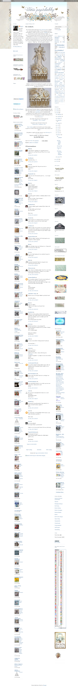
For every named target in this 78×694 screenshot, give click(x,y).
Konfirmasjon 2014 (21, 620)
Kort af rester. (20, 602)
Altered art (31, 142)
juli (58, 125)
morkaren (30, 225)
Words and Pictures (19, 177)
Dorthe (29, 324)
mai (58, 129)
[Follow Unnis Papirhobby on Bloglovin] (18, 99)
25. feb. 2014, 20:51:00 (33, 418)
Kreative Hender (58, 512)
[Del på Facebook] (45, 140)
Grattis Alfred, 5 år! (21, 504)
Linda (29, 164)
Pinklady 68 (30, 204)
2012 (57, 161)
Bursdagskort (59, 50)
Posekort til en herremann (21, 571)
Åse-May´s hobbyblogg (17, 559)
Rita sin (40, 116)
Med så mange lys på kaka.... (59, 142)
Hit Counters (57, 542)
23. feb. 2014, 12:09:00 (33, 378)
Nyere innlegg (29, 449)
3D (55, 36)
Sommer (21, 672)
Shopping (60, 94)
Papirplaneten (59, 405)
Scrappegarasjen (59, 348)
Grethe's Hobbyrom (19, 608)
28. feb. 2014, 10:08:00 (33, 441)
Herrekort (21, 592)
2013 (57, 159)
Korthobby (57, 506)
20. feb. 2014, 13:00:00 (33, 290)
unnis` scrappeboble (17, 436)
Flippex (56, 60)
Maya (29, 260)
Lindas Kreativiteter (19, 417)
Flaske (62, 59)
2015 (57, 110)
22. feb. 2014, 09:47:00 (33, 345)
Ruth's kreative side (19, 381)
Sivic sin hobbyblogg (17, 255)
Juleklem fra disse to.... (21, 277)
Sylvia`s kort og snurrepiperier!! (18, 473)
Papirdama (17, 483)
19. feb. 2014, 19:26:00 (32, 223)
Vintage (56, 103)
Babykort (57, 37)
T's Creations (17, 627)
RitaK (46, 32)
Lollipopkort (57, 78)
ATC (20, 578)
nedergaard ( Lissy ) (32, 293)
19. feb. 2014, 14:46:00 (32, 171)
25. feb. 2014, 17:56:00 (33, 398)
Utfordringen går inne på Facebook (62, 367)
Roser (20, 320)
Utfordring (57, 101)
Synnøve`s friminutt (17, 209)
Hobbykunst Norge (58, 503)
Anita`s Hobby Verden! (18, 586)
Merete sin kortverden (17, 353)
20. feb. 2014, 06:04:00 (33, 274)
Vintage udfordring (60, 472)
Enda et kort (20, 466)
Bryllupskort (62, 47)
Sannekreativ (31, 174)
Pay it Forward (43, 29)
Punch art (63, 92)
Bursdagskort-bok (21, 439)
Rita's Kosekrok (18, 245)
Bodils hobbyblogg (18, 150)
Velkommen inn (18, 310)
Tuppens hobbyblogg (17, 591)
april (58, 130)
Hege (29, 302)
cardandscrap (59, 460)
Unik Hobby (57, 529)
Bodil (29, 193)
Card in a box (59, 53)
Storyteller (30, 354)
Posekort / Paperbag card (21, 486)
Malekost (36, 142)
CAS (64, 53)
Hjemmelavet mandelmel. (21, 230)
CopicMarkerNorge (60, 482)
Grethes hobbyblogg (19, 550)
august (59, 123)
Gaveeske (62, 60)
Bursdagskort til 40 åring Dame (21, 171)
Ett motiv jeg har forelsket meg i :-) (21, 611)
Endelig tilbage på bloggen (21, 295)
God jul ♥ (21, 363)
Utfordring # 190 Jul (62, 428)
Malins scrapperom (19, 664)
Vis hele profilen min (17, 46)
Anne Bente (17, 492)
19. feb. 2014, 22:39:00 (33, 265)
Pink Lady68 (17, 426)
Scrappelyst (58, 330)
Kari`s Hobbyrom (18, 343)
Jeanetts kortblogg (18, 218)
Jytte (29, 339)
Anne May (37, 112)
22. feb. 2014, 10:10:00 (33, 360)
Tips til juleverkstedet (21, 384)
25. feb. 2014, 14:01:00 (33, 388)
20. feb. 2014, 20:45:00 (33, 300)
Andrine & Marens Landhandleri (58, 499)
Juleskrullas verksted (17, 659)
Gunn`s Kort (17, 532)
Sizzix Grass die (62, 465)
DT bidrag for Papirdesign (21, 286)
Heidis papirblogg (18, 523)
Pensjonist (57, 89)
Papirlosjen (58, 396)
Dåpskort (21, 336)
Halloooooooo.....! (18, 660)
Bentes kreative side (19, 198)
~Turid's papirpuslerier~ (18, 618)
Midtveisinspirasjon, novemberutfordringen (60, 437)
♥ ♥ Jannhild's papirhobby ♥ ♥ (18, 637)
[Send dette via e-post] (42, 140)
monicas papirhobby (32, 363)
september (59, 120)
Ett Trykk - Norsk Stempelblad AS (59, 374)
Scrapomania (58, 442)
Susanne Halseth (31, 277)
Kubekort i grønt (21, 134)
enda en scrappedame (17, 670)
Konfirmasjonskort (21, 355)
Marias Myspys (18, 464)
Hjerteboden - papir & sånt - (60, 435)
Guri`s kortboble (18, 141)
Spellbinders (62, 96)
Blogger (44, 685)
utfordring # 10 (48, 132)
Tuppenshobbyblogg (32, 432)
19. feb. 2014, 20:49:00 (33, 241)
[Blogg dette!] (43, 140)
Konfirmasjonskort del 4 (21, 221)
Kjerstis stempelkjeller (17, 329)
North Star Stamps (59, 88)
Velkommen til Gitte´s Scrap (19, 237)
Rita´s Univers (18, 371)
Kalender (56, 71)
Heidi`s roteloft (18, 409)
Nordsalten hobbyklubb (58, 357)
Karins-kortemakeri (19, 133)
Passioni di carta (18, 647)
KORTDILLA (17, 568)
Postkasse (57, 92)
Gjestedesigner (58, 63)
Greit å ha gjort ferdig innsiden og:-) (21, 430)
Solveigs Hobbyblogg (17, 265)
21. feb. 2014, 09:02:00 (33, 321)
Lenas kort (17, 189)
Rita (29, 244)
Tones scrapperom (18, 159)
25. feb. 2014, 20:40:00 (33, 408)
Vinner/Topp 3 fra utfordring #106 (62, 475)
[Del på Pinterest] (47, 140)
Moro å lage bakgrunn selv (21, 258)
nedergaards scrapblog (17, 302)
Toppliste (56, 100)
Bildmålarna (57, 40)
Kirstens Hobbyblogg (17, 274)
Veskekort (62, 101)
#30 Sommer (62, 407)
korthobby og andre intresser (19, 168)
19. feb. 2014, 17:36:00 (32, 191)
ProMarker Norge (59, 492)
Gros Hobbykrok (18, 510)
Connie (29, 348)
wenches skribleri (18, 124)
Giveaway (60, 62)
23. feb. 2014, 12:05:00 (33, 370)
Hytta (60, 67)
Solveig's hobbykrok (19, 577)
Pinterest (38, 110)
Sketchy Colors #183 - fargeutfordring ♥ (21, 641)
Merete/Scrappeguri (32, 381)
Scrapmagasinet (58, 525)
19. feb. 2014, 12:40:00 (33, 161)
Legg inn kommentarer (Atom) (41, 453)
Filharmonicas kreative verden (18, 515)
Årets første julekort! (20, 517)
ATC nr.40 (20, 392)
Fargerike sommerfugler (21, 144)
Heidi (29, 183)
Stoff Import (57, 527)
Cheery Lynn (58, 55)
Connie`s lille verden (17, 455)
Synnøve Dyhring (32, 236)
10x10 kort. (20, 411)
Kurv (62, 76)
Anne (29, 410)
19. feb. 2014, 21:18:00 (32, 249)
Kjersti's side (17, 362)
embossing (57, 59)
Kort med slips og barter (21, 248)
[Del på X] (44, 140)
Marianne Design (58, 82)
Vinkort (20, 456)
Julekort (59, 69)
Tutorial (61, 100)
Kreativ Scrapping (60, 339)
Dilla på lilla (59, 146)
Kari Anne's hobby (18, 319)
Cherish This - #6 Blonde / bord (39, 124)
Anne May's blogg (18, 390)
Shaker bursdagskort (62, 445)
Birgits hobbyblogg (19, 445)
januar (58, 157)
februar (59, 134)
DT (64, 55)
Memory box (57, 85)
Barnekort (57, 39)
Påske (57, 93)
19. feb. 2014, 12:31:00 (32, 155)
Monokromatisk (62, 86)
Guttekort (57, 66)
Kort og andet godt (18, 292)
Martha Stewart (58, 83)
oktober (59, 118)
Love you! (21, 266)
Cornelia (30, 218)
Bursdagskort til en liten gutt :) (21, 535)
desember (59, 114)
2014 (57, 112)
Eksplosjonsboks (58, 58)
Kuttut (56, 514)
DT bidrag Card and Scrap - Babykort (59, 152)
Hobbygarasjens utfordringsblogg (59, 364)
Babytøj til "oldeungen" (21, 544)
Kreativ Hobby (59, 451)
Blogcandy (57, 41)
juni (58, 127)
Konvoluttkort (57, 75)
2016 (57, 109)
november (59, 116)
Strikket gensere (20, 551)
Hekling (56, 67)
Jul (64, 68)
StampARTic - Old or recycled (39, 120)
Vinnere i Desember (63, 398)
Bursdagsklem (21, 126)
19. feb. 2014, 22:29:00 (33, 257)
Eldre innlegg (49, 449)
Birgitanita (30, 312)
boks (64, 42)
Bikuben (56, 501)
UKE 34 (20, 151)
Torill (29, 421)
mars (58, 132)
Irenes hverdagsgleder (18, 400)
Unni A (32, 140)
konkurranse (60, 74)
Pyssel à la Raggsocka (17, 501)
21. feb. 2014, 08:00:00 (33, 309)
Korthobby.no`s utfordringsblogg (59, 414)
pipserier (16, 227)
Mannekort (57, 81)
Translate (59, 29)
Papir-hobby (57, 518)
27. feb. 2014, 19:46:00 (33, 429)
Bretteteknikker (60, 45)
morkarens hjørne (18, 541)
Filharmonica (31, 268)
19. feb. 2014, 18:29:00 (32, 215)
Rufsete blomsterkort (21, 161)
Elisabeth (30, 401)
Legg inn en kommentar (32, 444)
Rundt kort (62, 93)
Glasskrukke (57, 65)
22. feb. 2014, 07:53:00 (33, 336)
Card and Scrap (61, 52)
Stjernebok (58, 97)
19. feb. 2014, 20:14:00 (33, 233)
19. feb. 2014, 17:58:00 (32, 201)
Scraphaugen (57, 523)
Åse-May (30, 158)
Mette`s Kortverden (19, 283)
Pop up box (61, 90)
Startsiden (39, 449)
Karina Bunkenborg (32, 373)
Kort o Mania (30, 127)
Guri (29, 252)
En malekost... (59, 137)
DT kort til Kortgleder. (21, 313)
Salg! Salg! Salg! (62, 453)
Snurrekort (57, 96)
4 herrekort (21, 561)
